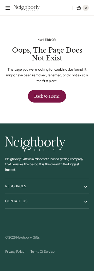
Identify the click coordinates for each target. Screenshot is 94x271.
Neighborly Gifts (27, 237)
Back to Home (47, 96)
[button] (8, 8)
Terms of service (42, 251)
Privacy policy (14, 251)
